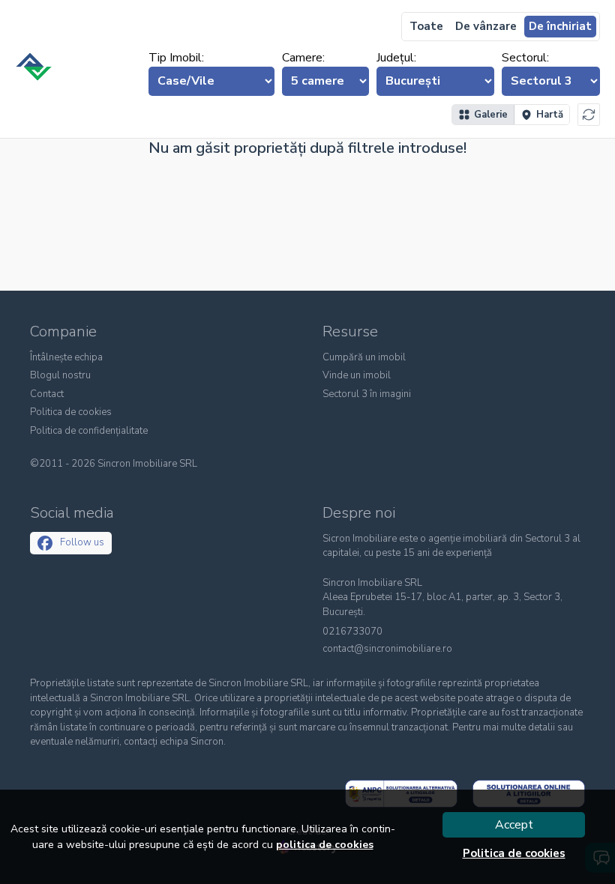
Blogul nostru (60, 375)
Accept (514, 825)
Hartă (549, 114)
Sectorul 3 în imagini (366, 394)
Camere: (303, 57)
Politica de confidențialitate (89, 431)
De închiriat (560, 26)
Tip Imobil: (176, 57)
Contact (47, 394)
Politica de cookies (71, 412)
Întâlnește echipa (66, 357)
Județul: (396, 57)
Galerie (491, 114)
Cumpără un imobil (364, 357)
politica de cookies (325, 845)
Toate (426, 26)
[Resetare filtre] (589, 114)
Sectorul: (525, 57)
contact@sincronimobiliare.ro (387, 649)
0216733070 (352, 632)
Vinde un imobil (356, 375)
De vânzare (486, 26)
